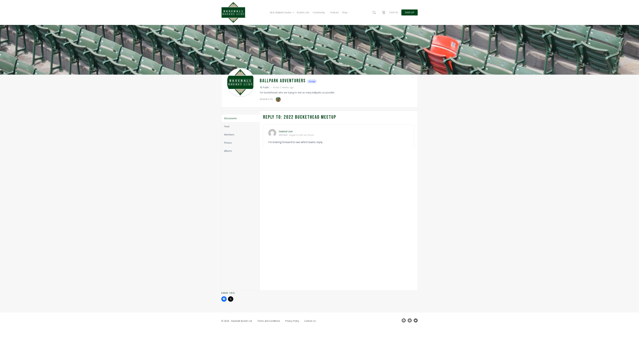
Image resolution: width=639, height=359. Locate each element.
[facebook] (404, 320)
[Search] (374, 12)
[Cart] (384, 12)
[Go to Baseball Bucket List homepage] (233, 12)
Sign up (409, 12)
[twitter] (416, 320)
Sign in (393, 12)
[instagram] (410, 320)
